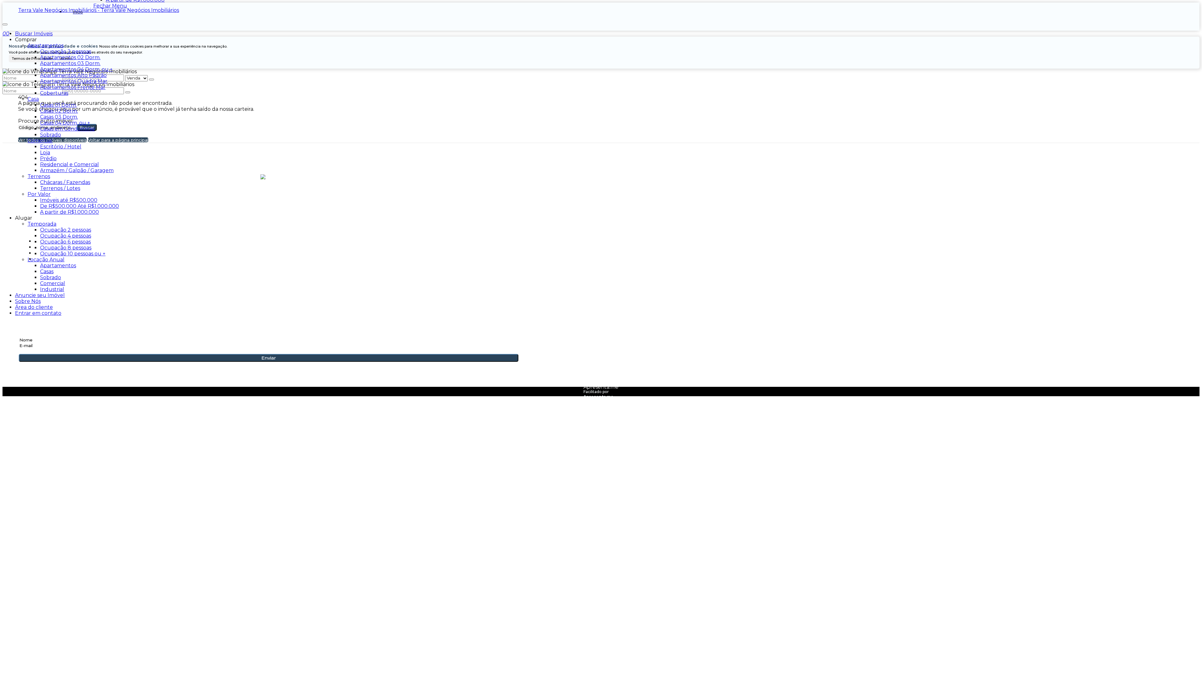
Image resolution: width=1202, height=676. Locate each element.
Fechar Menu (110, 6)
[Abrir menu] (5, 23)
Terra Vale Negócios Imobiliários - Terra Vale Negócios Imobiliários (98, 10)
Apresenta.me (601, 387)
